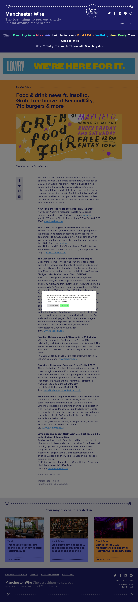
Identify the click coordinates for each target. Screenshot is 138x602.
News (113, 35)
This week (61, 46)
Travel (132, 35)
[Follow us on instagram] (120, 13)
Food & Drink (85, 35)
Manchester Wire (24, 14)
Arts (47, 35)
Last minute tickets (64, 35)
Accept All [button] (64, 305)
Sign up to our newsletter (92, 11)
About (121, 23)
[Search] (131, 14)
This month (76, 46)
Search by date (94, 46)
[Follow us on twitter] (109, 13)
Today (50, 46)
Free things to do (24, 35)
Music (40, 35)
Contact (129, 23)
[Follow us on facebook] (114, 13)
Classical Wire (70, 41)
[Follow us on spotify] (125, 13)
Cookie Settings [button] (53, 305)
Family (122, 35)
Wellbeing (102, 35)
